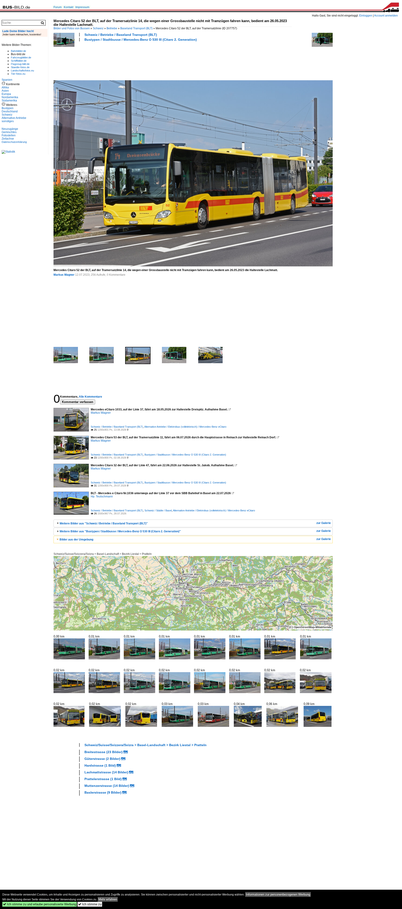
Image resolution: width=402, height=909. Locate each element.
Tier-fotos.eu (18, 73)
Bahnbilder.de (18, 51)
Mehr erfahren (107, 899)
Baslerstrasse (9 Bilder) (102, 792)
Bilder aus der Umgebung (76, 539)
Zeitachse (8, 138)
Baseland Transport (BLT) (136, 28)
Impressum (82, 7)
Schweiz (98, 28)
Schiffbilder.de (19, 60)
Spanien (7, 79)
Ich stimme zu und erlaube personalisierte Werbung (39, 904)
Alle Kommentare (90, 396)
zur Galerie (323, 523)
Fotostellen (9, 135)
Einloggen (365, 15)
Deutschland (10, 111)
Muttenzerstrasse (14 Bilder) (106, 786)
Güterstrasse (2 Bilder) (102, 759)
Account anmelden (386, 15)
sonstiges (8, 121)
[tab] (193, 523)
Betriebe (112, 28)
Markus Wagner (64, 274)
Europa (6, 94)
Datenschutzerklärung (14, 142)
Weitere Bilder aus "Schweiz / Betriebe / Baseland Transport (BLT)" (104, 523)
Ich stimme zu (89, 904)
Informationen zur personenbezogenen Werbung (278, 894)
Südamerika (9, 100)
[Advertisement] (138, 60)
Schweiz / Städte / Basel (158, 510)
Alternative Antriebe (14, 118)
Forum (58, 7)
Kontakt (68, 7)
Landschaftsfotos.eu (22, 70)
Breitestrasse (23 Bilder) (103, 752)
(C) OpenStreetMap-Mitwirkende (310, 627)
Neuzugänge (10, 129)
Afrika (5, 87)
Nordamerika (10, 97)
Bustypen (7, 108)
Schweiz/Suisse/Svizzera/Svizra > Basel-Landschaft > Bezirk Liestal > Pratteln (103, 554)
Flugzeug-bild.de (20, 64)
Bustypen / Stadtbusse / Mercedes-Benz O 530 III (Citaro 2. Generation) (140, 39)
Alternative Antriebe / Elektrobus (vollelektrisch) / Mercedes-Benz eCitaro (185, 426)
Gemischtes (9, 132)
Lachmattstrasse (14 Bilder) (106, 772)
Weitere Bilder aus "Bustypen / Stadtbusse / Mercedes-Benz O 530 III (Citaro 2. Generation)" (120, 531)
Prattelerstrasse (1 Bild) (103, 779)
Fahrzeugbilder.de (21, 57)
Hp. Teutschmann (102, 496)
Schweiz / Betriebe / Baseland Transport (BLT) (120, 35)
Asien (5, 90)
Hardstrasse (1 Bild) (100, 765)
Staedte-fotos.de (20, 67)
